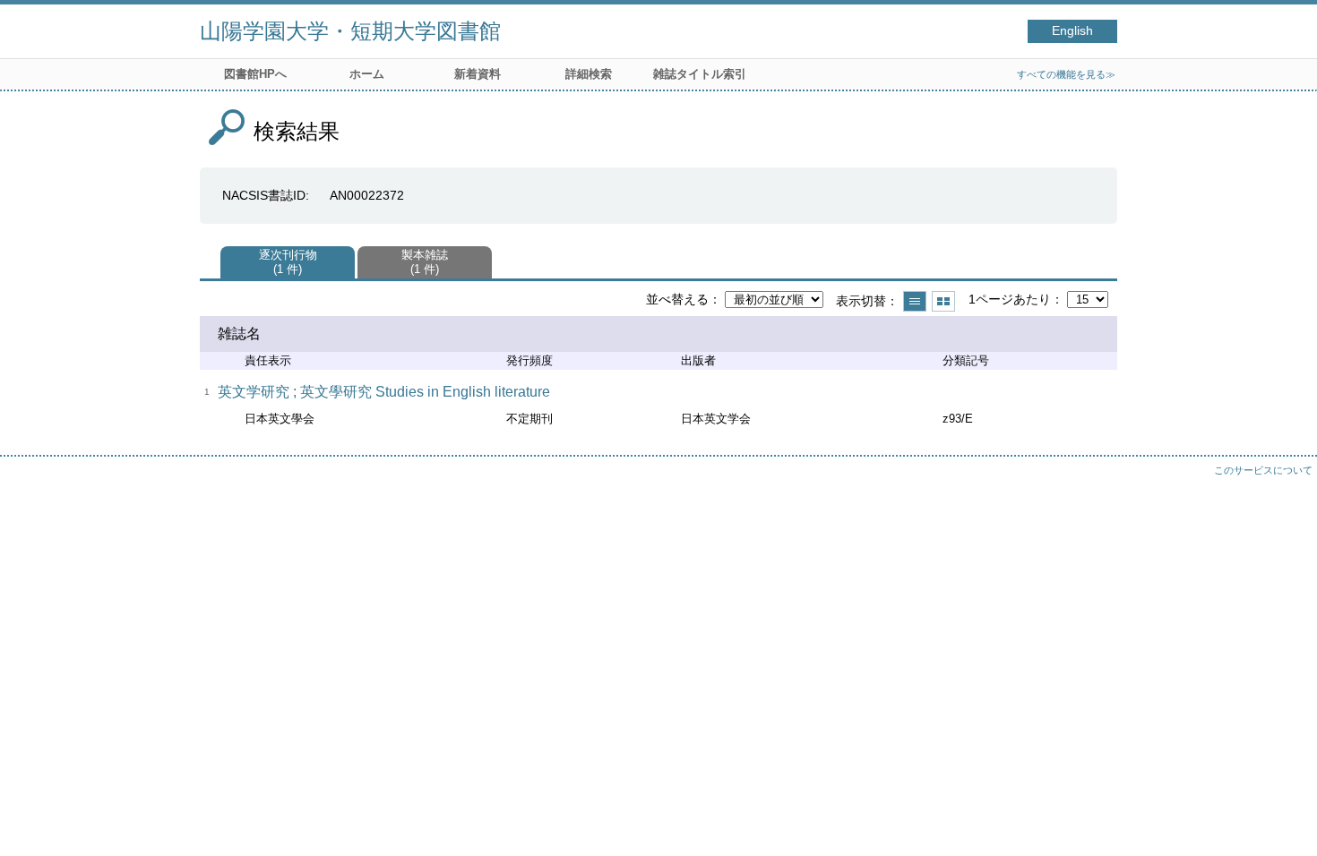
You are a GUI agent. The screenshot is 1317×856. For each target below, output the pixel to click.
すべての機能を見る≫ (1066, 74)
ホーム (366, 74)
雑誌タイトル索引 (699, 74)
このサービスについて (1263, 470)
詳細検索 (588, 74)
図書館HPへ (255, 74)
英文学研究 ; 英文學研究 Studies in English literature (384, 391)
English (1072, 31)
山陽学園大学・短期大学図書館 (350, 31)
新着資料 (477, 74)
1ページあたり (1009, 299)
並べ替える (677, 299)
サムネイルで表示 (943, 301)
